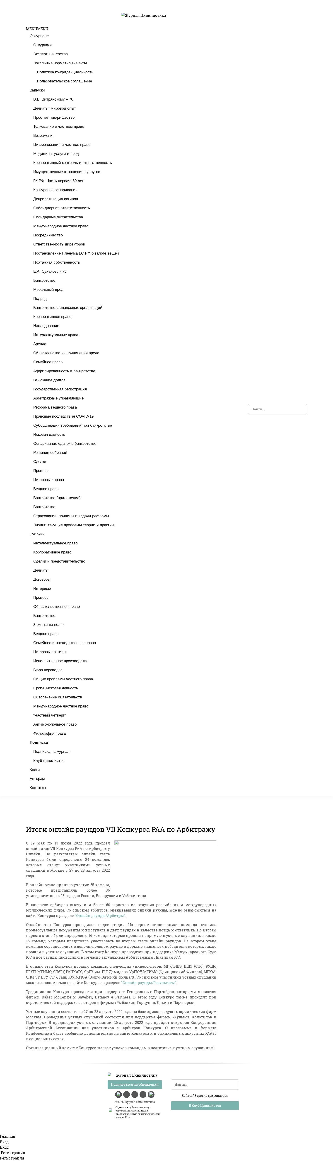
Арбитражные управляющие (58, 398)
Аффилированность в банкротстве (64, 371)
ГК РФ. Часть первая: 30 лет (58, 181)
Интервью (42, 588)
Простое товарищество (54, 117)
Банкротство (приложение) (57, 498)
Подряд (40, 298)
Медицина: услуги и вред (56, 154)
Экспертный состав (50, 54)
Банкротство (44, 280)
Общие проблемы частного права (63, 679)
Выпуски (37, 90)
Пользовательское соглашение (64, 81)
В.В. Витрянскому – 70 (53, 99)
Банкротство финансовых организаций (67, 307)
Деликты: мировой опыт (54, 108)
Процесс (40, 471)
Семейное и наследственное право (64, 643)
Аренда (39, 344)
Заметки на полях (49, 625)
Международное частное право (60, 226)
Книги (35, 769)
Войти (187, 1095)
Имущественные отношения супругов (66, 172)
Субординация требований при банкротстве (72, 425)
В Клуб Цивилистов (205, 1105)
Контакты (38, 788)
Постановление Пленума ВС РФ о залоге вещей (76, 253)
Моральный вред (48, 289)
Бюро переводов (48, 670)
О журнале (39, 36)
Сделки (39, 461)
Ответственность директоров (59, 244)
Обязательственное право (56, 606)
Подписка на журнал (51, 751)
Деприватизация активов (55, 199)
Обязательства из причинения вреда (66, 353)
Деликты (40, 570)
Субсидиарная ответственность (61, 208)
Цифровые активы (49, 652)
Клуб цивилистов (49, 760)
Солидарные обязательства (58, 217)
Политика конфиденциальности (65, 72)
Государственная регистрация (60, 389)
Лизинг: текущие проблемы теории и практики (74, 525)
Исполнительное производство (60, 661)
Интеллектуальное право (55, 543)
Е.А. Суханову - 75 (49, 271)
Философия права (49, 733)
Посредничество (48, 235)
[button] (37, 28)
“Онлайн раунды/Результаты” (148, 982)
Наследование (46, 326)
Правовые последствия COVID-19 (63, 416)
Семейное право (48, 362)
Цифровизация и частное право (61, 144)
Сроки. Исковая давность (55, 688)
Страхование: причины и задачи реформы (71, 516)
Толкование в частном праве (58, 126)
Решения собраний (50, 452)
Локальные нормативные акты (60, 63)
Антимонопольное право (55, 724)
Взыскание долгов (49, 380)
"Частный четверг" (49, 715)
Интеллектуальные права (55, 335)
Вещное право (45, 489)
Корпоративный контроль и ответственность (72, 163)
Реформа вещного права (55, 407)
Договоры (41, 579)
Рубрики (37, 534)
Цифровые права (48, 480)
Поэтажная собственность (56, 262)
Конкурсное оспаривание (55, 190)
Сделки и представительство (59, 561)
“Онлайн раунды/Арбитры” (100, 915)
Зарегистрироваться (211, 1095)
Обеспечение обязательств (57, 697)
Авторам (37, 779)
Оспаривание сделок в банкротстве (64, 443)
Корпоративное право (52, 317)
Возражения (44, 135)
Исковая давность (49, 434)
